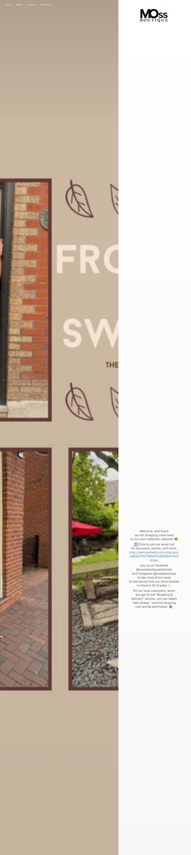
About (19, 4)
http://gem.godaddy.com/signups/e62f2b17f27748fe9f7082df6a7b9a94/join (154, 556)
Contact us (45, 4)
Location (31, 4)
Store (8, 4)
